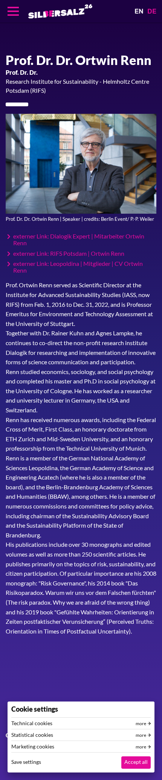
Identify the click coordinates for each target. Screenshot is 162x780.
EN (139, 11)
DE (151, 11)
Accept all (136, 762)
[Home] (60, 11)
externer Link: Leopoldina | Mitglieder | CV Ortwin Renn (78, 266)
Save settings (26, 762)
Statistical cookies (32, 735)
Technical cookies (31, 723)
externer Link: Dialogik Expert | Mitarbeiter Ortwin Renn (78, 239)
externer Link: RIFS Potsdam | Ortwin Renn (68, 253)
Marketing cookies (32, 746)
